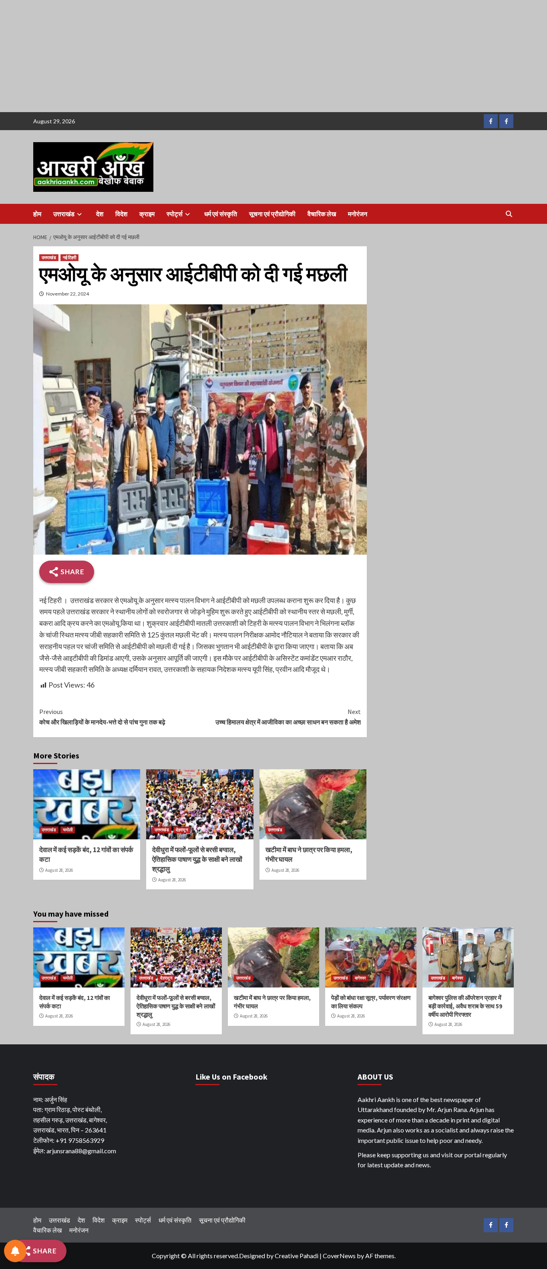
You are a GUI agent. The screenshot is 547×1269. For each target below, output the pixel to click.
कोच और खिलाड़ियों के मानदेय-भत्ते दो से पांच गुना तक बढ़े (102, 717)
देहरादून (182, 830)
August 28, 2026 (59, 870)
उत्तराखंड (63, 214)
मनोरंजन (357, 214)
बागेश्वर (360, 978)
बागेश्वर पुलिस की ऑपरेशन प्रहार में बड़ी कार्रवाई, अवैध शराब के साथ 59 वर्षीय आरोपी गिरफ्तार (465, 1006)
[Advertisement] (240, 56)
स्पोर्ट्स (175, 214)
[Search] (509, 213)
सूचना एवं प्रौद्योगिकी (272, 214)
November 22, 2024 (67, 294)
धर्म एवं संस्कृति (220, 214)
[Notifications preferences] (15, 1251)
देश (99, 214)
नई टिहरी (69, 257)
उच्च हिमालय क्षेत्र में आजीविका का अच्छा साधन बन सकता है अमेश (287, 717)
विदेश (121, 214)
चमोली (67, 830)
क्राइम (147, 214)
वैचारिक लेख (322, 214)
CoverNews (339, 1255)
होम (37, 214)
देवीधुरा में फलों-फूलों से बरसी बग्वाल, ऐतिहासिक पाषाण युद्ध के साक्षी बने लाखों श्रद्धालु (197, 859)
